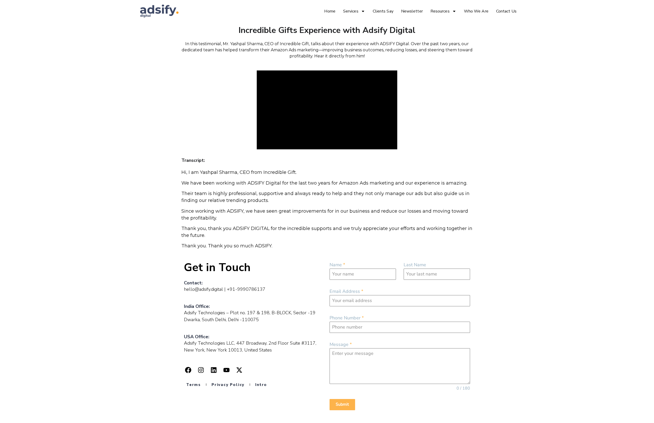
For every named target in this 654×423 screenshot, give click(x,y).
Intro (261, 384)
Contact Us (506, 11)
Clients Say (383, 11)
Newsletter (412, 11)
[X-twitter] (239, 370)
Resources (440, 11)
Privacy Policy (228, 384)
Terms (193, 384)
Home (329, 11)
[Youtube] (226, 370)
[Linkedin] (213, 370)
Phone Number (347, 318)
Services (350, 11)
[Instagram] (200, 370)
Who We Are (476, 11)
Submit (342, 404)
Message (341, 344)
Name (337, 265)
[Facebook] (188, 370)
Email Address (346, 291)
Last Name (415, 265)
